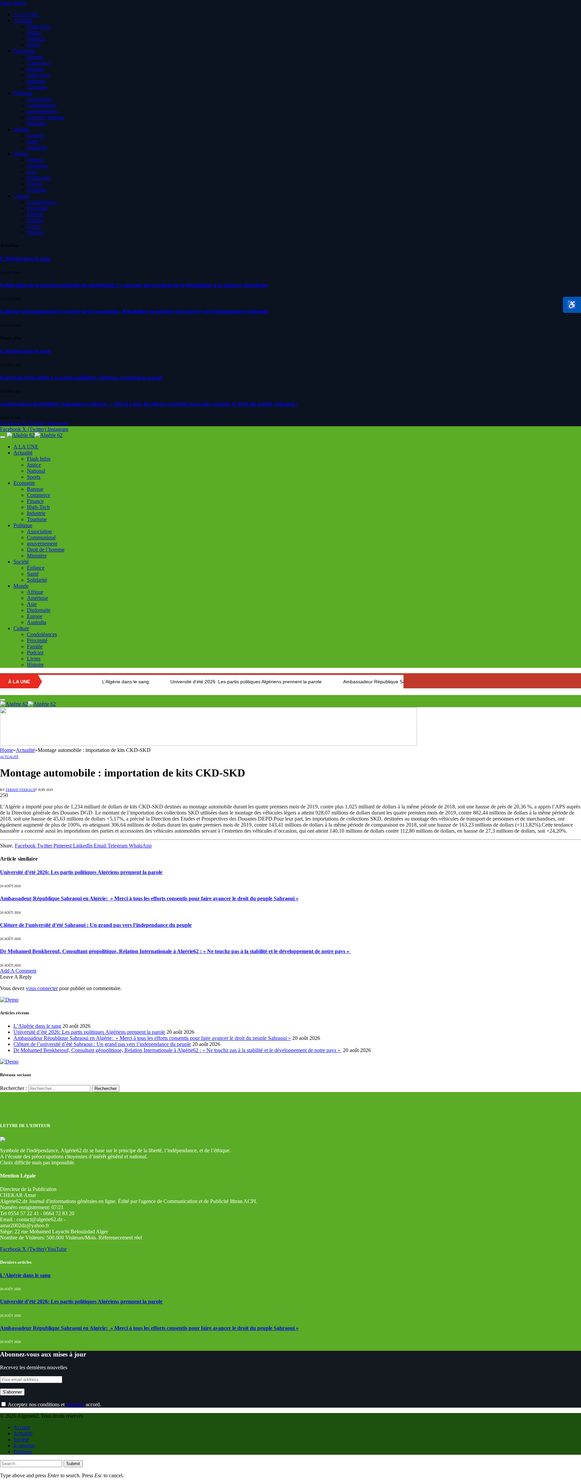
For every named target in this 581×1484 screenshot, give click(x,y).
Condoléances (42, 202)
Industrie (36, 81)
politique (75, 1404)
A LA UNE (25, 14)
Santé (33, 141)
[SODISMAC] (208, 744)
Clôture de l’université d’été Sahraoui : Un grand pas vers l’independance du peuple (96, 925)
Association (39, 99)
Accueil (21, 1427)
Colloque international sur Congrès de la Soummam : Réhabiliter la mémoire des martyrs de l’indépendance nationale (134, 311)
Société (21, 129)
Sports (33, 44)
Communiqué (41, 105)
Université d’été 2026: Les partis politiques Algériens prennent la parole (81, 378)
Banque (35, 57)
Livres (33, 226)
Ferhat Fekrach (20, 790)
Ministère (37, 123)
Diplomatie (38, 178)
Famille (35, 214)
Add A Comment (18, 971)
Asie (32, 172)
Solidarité (37, 147)
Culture (21, 196)
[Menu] (2, 437)
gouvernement (42, 111)
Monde (21, 153)
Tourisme (37, 87)
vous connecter (42, 988)
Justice (34, 32)
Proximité (37, 208)
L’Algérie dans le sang (25, 258)
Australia (36, 190)
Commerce (38, 63)
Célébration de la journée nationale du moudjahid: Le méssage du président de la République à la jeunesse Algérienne (134, 285)
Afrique (35, 159)
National (36, 38)
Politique (22, 93)
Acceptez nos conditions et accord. (54, 1404)
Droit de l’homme (46, 117)
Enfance (35, 135)
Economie (24, 50)
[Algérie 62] (35, 435)
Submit (73, 1463)
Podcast (35, 220)
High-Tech (38, 75)
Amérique (37, 166)
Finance (35, 69)
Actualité (23, 20)
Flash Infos (38, 26)
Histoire (35, 232)
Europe (34, 184)
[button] (572, 305)
